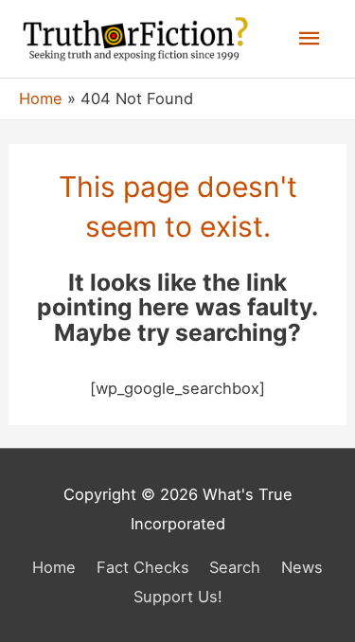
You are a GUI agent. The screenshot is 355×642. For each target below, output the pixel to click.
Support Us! (177, 596)
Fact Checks (143, 567)
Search (234, 567)
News (302, 567)
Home (54, 567)
